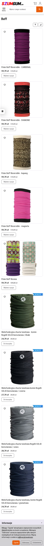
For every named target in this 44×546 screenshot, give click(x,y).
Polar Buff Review (9, 279)
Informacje (7, 523)
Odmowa (25, 543)
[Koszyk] (35, 3)
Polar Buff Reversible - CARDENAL (16, 67)
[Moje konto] (40, 3)
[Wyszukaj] (39, 9)
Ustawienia (37, 543)
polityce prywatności (25, 537)
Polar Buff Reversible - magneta (15, 226)
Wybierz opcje (9, 76)
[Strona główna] (12, 3)
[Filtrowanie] (35, 25)
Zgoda (16, 543)
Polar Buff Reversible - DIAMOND (15, 120)
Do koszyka (8, 344)
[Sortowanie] (40, 25)
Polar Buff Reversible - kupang (14, 173)
